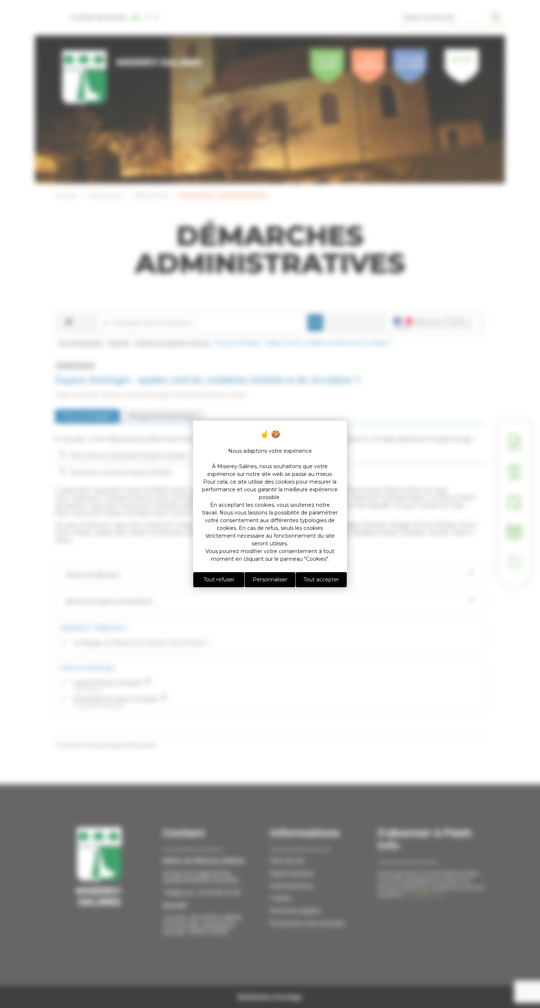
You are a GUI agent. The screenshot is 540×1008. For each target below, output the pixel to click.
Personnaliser (270, 579)
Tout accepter (321, 579)
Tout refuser (219, 579)
